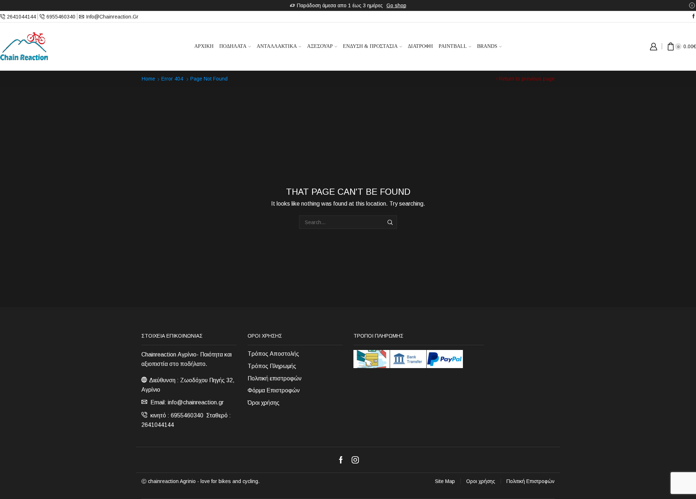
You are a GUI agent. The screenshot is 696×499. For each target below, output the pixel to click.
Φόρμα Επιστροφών (274, 390)
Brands (487, 46)
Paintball (453, 46)
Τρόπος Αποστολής (273, 354)
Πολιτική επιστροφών (275, 378)
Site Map (445, 481)
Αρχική (204, 46)
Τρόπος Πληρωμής (272, 366)
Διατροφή (420, 46)
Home (148, 79)
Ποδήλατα (232, 46)
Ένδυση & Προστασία (370, 46)
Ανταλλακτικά (277, 46)
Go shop (396, 5)
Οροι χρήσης (480, 481)
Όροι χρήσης (263, 403)
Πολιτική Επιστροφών (530, 481)
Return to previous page (527, 79)
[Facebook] (693, 16)
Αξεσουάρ (320, 46)
